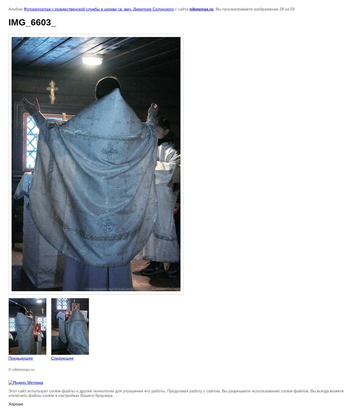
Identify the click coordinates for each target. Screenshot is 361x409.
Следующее (62, 358)
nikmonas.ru (201, 9)
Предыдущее (20, 358)
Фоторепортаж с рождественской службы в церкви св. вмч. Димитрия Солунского (99, 9)
